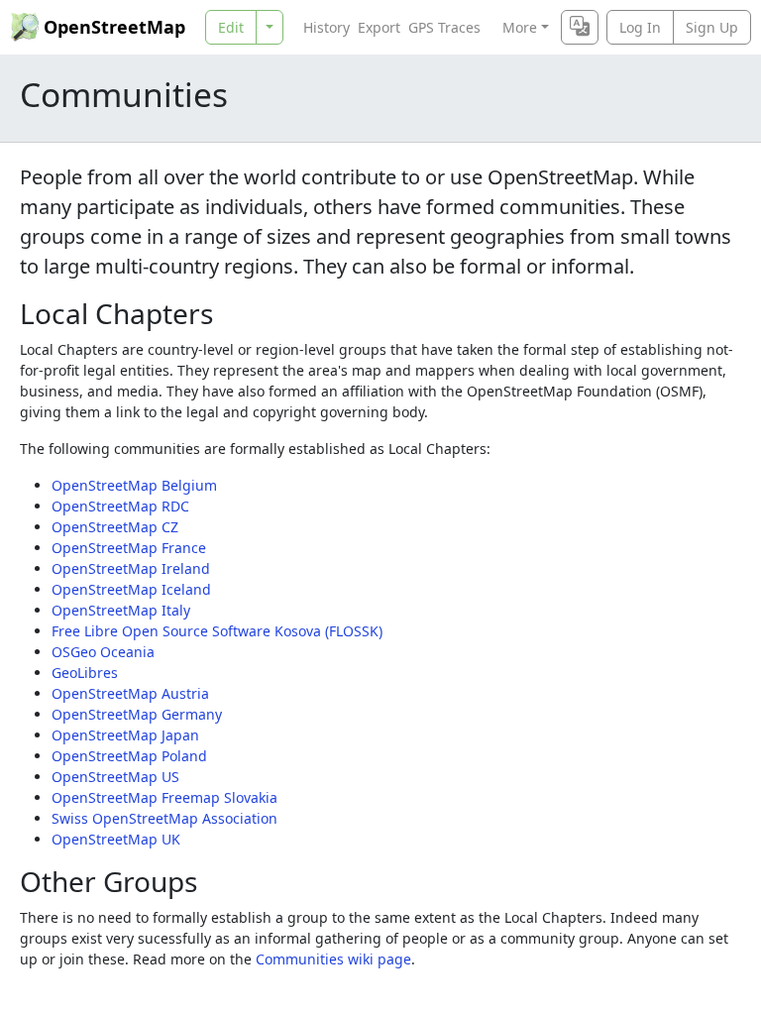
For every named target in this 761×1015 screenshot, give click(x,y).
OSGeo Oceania (103, 651)
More (519, 27)
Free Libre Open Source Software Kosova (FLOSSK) (217, 630)
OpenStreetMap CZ (115, 526)
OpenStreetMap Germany (137, 714)
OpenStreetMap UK (116, 839)
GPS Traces (444, 27)
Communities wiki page (333, 959)
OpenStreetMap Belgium (134, 485)
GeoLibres (85, 672)
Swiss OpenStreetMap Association (164, 818)
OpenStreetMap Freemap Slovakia (164, 797)
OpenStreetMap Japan (125, 735)
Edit (231, 27)
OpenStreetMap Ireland (131, 568)
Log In (640, 27)
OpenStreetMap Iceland (131, 589)
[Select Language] (579, 27)
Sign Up (712, 27)
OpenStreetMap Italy (121, 610)
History (326, 27)
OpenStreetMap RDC (120, 506)
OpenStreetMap (114, 27)
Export (379, 27)
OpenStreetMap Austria (130, 693)
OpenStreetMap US (115, 776)
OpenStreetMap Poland (129, 755)
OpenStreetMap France (129, 547)
